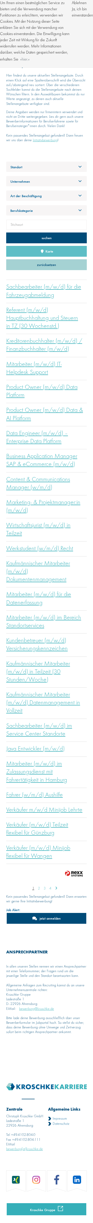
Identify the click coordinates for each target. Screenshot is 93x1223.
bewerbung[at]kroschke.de (24, 1149)
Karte (48, 251)
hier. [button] (25, 59)
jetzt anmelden (50, 918)
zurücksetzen (46, 264)
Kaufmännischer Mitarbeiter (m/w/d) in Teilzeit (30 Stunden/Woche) (38, 672)
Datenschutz (61, 1124)
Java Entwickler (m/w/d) (35, 749)
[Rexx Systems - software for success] (74, 873)
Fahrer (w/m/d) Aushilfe (34, 795)
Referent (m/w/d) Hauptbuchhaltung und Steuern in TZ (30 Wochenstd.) (42, 318)
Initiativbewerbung (45, 140)
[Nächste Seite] (56, 888)
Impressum (60, 1118)
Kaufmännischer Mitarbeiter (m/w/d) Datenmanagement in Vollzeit (43, 703)
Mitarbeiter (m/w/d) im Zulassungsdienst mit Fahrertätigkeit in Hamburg (36, 772)
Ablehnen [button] (79, 3)
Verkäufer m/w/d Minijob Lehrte (44, 810)
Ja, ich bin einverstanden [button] (82, 12)
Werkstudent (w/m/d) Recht (39, 549)
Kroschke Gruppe (42, 1209)
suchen (47, 237)
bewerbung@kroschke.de (36, 1009)
